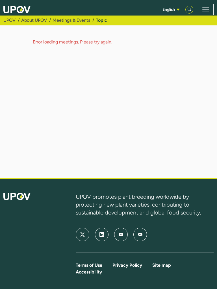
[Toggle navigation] (206, 9)
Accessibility (89, 272)
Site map (161, 265)
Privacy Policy (127, 265)
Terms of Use (89, 265)
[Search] (189, 10)
